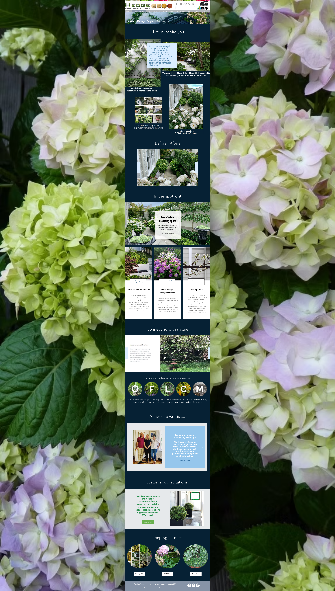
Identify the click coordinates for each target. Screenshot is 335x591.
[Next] (208, 223)
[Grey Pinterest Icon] (189, 4)
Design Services (140, 584)
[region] (135, 389)
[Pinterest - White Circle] (193, 585)
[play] (195, 150)
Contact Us (171, 584)
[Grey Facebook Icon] (176, 4)
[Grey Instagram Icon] (193, 4)
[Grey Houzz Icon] (181, 4)
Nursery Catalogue (157, 584)
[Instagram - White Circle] (198, 585)
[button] (167, 167)
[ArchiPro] (185, 4)
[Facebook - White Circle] (189, 585)
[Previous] (127, 223)
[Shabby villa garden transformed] (165, 241)
